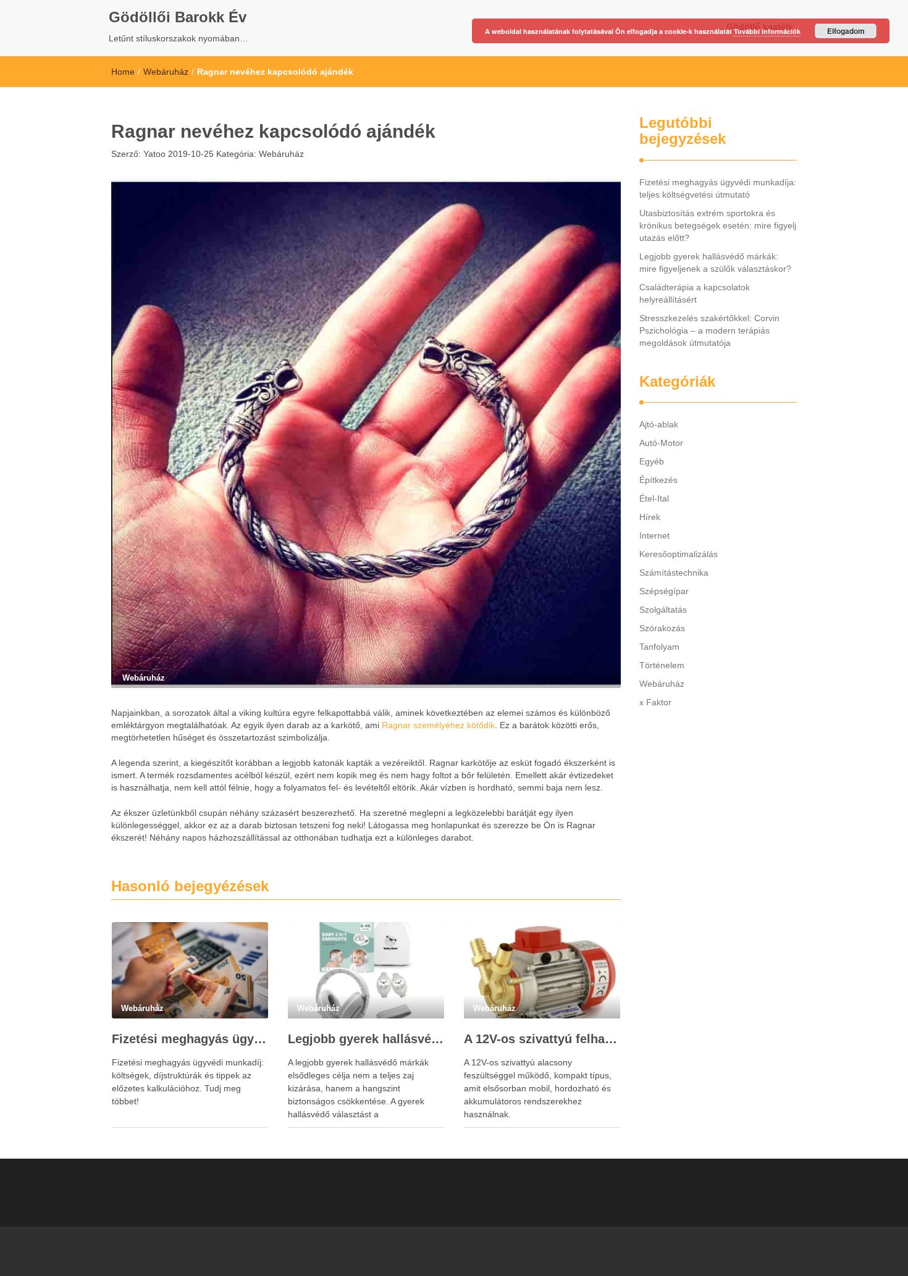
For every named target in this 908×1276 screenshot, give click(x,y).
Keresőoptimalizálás (678, 554)
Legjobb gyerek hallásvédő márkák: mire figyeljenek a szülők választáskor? (366, 1039)
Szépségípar (664, 591)
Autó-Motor (661, 443)
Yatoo (153, 154)
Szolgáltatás (663, 610)
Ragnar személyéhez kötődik (438, 725)
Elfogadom (846, 30)
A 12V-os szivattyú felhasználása (542, 1039)
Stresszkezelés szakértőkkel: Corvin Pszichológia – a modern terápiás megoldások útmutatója (709, 330)
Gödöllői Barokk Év (177, 17)
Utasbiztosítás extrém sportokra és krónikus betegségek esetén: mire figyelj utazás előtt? (717, 225)
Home (123, 72)
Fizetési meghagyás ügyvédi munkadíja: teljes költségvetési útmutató (190, 1039)
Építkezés (658, 480)
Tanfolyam (659, 647)
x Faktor (655, 702)
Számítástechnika (673, 572)
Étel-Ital (654, 498)
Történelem (661, 665)
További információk (767, 31)
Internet (654, 535)
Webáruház (165, 72)
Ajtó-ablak (658, 424)
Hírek (649, 517)
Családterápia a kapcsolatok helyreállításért (694, 293)
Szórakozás (662, 628)
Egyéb (651, 461)
